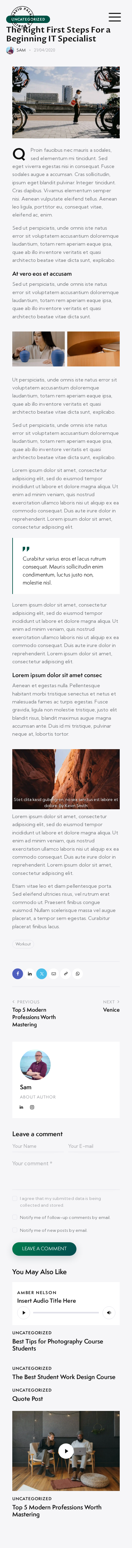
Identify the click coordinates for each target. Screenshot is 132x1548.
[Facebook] (17, 973)
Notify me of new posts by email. (53, 1230)
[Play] (23, 1312)
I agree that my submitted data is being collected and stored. (60, 1202)
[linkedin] (21, 1107)
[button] (65, 973)
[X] (41, 973)
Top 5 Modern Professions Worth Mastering (57, 1511)
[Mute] (109, 1312)
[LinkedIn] (29, 973)
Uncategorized (32, 1332)
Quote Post (27, 1398)
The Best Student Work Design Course (63, 1377)
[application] (66, 1312)
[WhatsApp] (77, 973)
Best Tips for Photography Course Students (57, 1345)
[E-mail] (53, 973)
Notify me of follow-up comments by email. (65, 1217)
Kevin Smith (76, 805)
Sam (26, 1087)
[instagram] (32, 1107)
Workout (23, 944)
